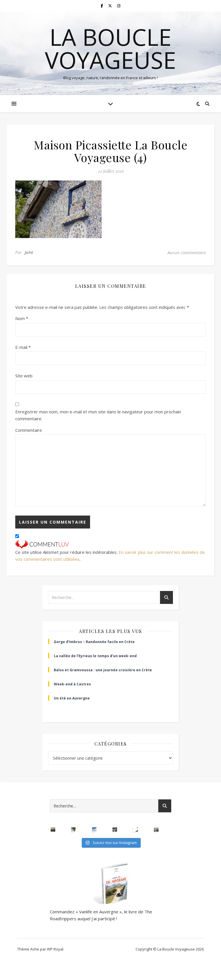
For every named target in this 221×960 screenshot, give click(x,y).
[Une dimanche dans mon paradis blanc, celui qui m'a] (94, 829)
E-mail (23, 347)
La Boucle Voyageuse (110, 48)
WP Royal (55, 949)
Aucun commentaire (186, 252)
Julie (29, 252)
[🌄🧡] (53, 829)
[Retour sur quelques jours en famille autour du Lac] (156, 829)
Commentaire (28, 430)
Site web (24, 376)
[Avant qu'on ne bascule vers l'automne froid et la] (115, 829)
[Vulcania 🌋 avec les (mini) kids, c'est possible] (135, 829)
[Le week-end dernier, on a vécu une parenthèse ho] (73, 829)
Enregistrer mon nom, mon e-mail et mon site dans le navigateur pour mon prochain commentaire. (98, 415)
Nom (21, 318)
